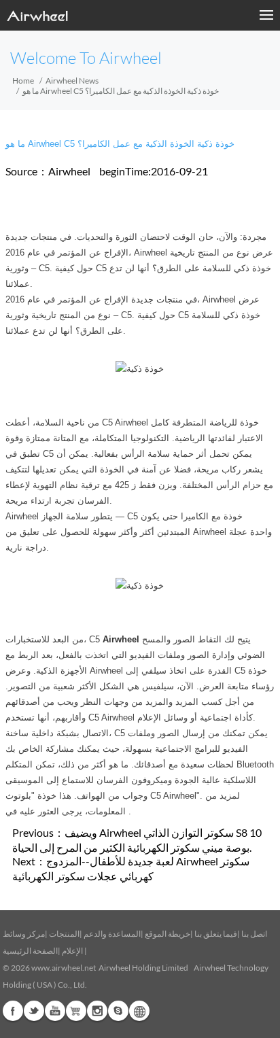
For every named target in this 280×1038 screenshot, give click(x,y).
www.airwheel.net (63, 968)
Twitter (34, 1011)
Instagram (97, 1011)
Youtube (55, 1011)
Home (23, 80)
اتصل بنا (254, 934)
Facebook (13, 1011)
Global (139, 1011)
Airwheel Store (76, 1011)
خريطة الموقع (167, 934)
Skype (118, 1011)
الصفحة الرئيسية (30, 951)
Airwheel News (72, 80)
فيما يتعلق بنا (215, 934)
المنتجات (64, 934)
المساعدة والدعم (112, 934)
